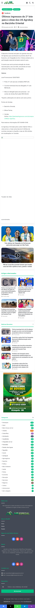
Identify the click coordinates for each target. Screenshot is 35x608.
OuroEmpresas (27, 601)
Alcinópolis (5, 436)
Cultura (4, 485)
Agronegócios (6, 458)
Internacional (6, 488)
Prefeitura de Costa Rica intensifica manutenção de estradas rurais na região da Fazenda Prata (22, 347)
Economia (5, 474)
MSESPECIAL (7, 601)
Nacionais (5, 480)
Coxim (4, 453)
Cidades (4, 430)
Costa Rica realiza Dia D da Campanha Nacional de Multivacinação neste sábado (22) (22, 339)
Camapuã (5, 455)
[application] (17, 210)
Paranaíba (5, 444)
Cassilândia (5, 439)
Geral (3, 425)
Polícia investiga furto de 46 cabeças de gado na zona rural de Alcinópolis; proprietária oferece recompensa (8, 291)
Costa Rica (5, 433)
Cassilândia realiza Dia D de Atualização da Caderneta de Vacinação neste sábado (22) (20, 365)
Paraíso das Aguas (7, 447)
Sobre (3, 526)
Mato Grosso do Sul (7, 428)
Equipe (3, 529)
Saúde (4, 469)
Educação (5, 477)
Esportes (4, 461)
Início (2, 523)
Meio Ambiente (6, 466)
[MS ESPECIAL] (9, 2)
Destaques (17, 9)
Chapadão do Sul (7, 9)
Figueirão (5, 450)
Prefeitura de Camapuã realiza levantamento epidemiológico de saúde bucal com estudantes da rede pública (25, 312)
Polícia (4, 472)
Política (4, 464)
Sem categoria (6, 491)
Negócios (4, 482)
